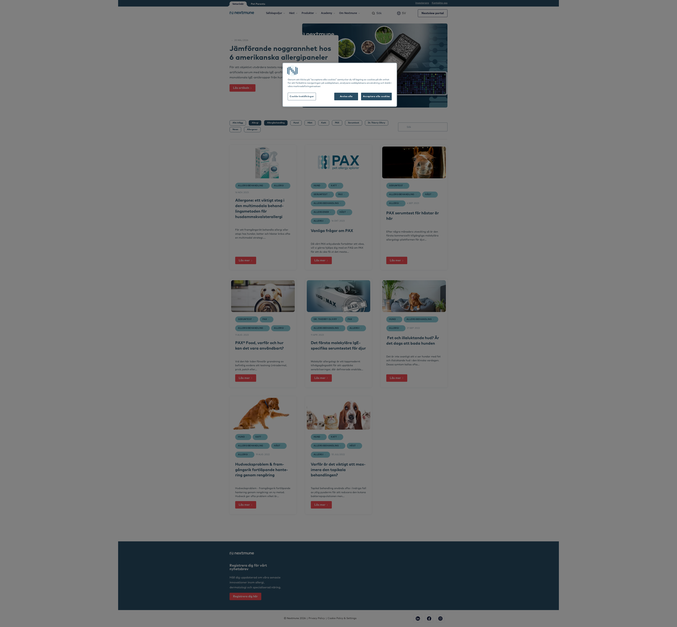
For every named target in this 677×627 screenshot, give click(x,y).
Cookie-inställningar (302, 96)
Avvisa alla (346, 96)
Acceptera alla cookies (376, 96)
